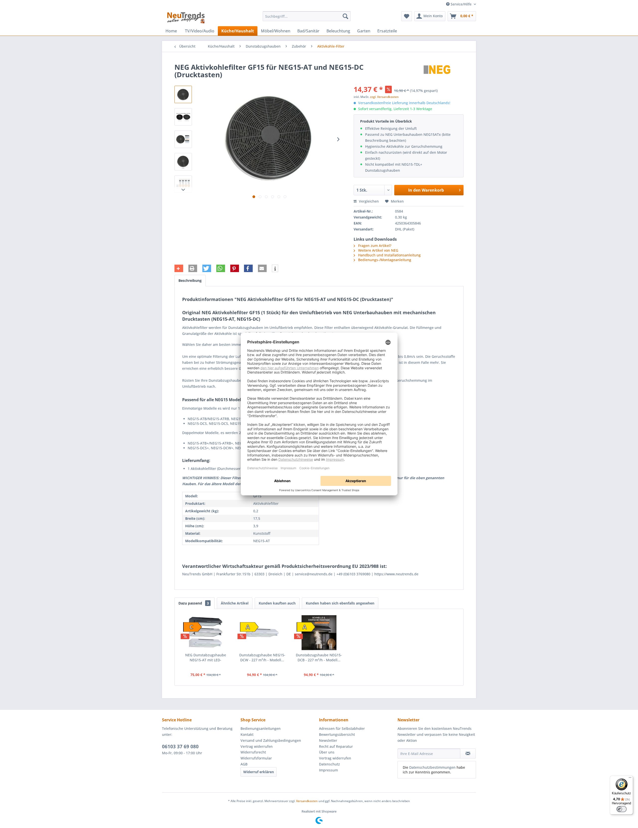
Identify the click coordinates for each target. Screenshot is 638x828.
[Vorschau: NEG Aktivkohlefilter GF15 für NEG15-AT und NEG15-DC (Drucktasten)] (183, 94)
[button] (178, 268)
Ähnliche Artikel (234, 603)
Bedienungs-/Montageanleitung (384, 259)
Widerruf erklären (258, 771)
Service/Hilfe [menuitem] (461, 4)
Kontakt (246, 734)
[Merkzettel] (406, 16)
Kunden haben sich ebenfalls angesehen (340, 603)
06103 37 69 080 (180, 746)
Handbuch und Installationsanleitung (389, 255)
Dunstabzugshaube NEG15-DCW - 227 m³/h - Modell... (262, 657)
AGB (243, 764)
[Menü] (630, 779)
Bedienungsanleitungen (260, 728)
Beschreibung (190, 280)
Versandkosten (307, 801)
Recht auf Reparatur (336, 746)
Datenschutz (329, 764)
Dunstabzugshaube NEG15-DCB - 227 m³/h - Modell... (319, 657)
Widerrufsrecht (253, 752)
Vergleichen (368, 201)
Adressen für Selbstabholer (342, 728)
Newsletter (328, 740)
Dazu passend (193, 603)
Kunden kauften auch (277, 603)
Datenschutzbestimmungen (432, 767)
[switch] (622, 809)
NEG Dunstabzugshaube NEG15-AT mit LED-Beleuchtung (205, 658)
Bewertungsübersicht (337, 734)
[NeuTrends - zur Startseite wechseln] (185, 17)
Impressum (328, 770)
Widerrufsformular (256, 758)
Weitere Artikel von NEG (377, 250)
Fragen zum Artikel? (374, 245)
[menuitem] (307, 16)
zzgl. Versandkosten (384, 97)
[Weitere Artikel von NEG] (437, 72)
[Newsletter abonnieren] (468, 753)
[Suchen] (345, 16)
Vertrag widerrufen (256, 746)
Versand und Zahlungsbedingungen (270, 740)
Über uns (326, 752)
